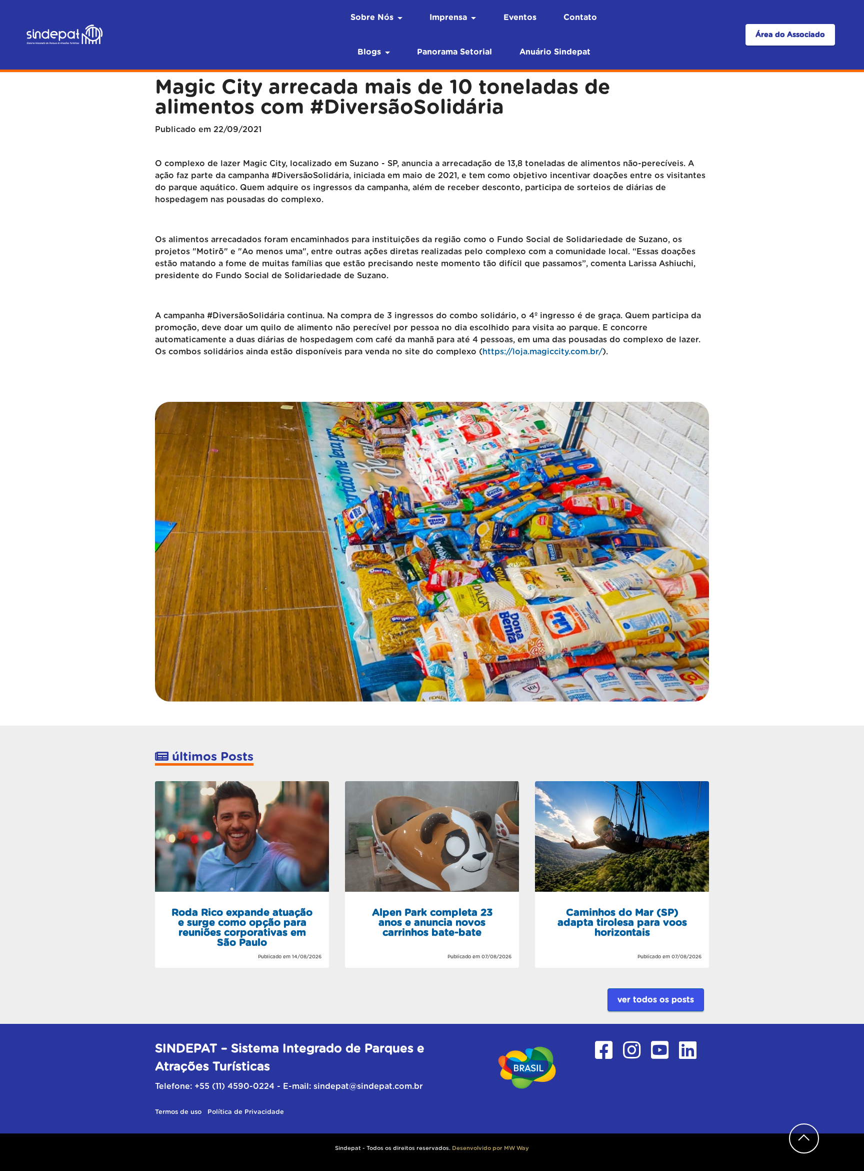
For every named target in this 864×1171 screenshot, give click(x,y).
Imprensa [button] (448, 18)
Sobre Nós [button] (372, 18)
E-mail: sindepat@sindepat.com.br (353, 1086)
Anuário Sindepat (555, 52)
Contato (580, 18)
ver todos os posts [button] (656, 1000)
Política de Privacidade (246, 1112)
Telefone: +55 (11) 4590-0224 (214, 1086)
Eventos (520, 18)
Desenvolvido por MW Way (490, 1148)
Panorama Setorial (454, 52)
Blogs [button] (369, 52)
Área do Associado (790, 35)
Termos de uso (179, 1112)
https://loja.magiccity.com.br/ (542, 352)
